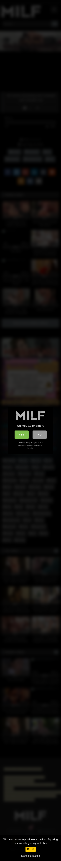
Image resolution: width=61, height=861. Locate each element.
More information (30, 856)
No (39, 434)
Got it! (30, 849)
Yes (21, 434)
